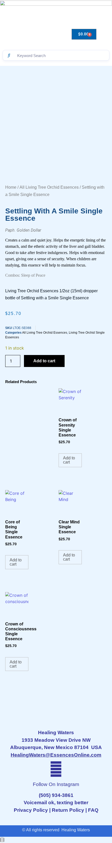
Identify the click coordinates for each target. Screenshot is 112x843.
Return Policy (68, 810)
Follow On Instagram (56, 784)
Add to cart (44, 361)
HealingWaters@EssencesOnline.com (56, 755)
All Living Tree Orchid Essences (49, 187)
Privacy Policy (31, 810)
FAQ (93, 810)
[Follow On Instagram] (56, 769)
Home (10, 187)
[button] (28, 31)
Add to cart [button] (69, 460)
